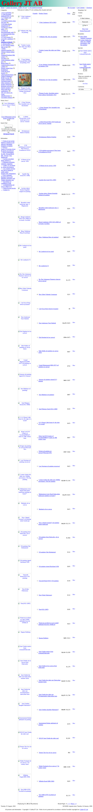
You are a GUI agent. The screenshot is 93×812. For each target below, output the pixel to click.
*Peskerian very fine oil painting (48, 79)
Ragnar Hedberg (43, 638)
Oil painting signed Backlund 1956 (49, 566)
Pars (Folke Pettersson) (45, 595)
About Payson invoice (9, 188)
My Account (71, 7)
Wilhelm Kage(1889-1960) (46, 781)
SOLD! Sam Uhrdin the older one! (49, 738)
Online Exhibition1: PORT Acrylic (6, 77)
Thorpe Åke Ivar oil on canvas (47, 752)
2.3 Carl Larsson (6, 37)
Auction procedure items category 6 (7, 159)
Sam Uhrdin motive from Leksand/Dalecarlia (45, 652)
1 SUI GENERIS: (6, 13)
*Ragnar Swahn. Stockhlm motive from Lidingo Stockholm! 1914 (48, 94)
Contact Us (6, 190)
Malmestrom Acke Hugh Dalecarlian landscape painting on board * (49, 494)
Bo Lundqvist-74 (44, 266)
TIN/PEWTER (5, 96)
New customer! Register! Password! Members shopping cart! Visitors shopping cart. (8, 177)
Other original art (6, 83)
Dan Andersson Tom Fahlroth (47, 323)
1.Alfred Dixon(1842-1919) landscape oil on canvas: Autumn (49, 122)
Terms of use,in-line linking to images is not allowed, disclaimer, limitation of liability (7, 143)
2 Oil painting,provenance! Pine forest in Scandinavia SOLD (49, 151)
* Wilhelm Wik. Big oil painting (48, 37)
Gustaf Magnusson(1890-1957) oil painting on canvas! (48, 366)
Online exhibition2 (6, 79)
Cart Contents (81, 7)
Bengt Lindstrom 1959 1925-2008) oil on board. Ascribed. (49, 222)
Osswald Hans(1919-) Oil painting (49, 581)
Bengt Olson (4, 63)
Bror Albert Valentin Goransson (48, 294)
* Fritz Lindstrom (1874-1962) (47, 22)
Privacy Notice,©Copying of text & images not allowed (8, 149)
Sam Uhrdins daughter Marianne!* (49, 709)
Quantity (35, 13)
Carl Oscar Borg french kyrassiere (48, 309)
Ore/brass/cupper (6, 81)
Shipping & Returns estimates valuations (8, 163)
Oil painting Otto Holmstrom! (47, 552)
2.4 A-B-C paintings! (7, 39)
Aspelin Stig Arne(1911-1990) (47, 180)
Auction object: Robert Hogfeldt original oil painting (47, 194)
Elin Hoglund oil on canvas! (47, 337)
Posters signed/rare (6, 84)
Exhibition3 (4, 70)
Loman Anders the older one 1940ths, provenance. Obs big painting (49, 480)
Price (68, 13)
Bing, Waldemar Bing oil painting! (49, 237)
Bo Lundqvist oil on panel (46, 251)
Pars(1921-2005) (43, 609)
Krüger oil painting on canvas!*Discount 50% (45, 452)
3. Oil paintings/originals (35, 7)
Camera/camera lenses (7, 65)
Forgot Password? (85, 31)
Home (2, 7)
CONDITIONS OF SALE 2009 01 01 (7, 185)
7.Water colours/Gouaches (6, 49)
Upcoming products (6, 97)
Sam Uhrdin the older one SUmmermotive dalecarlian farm (47, 695)
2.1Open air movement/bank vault (7, 31)
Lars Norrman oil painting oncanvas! (49, 466)
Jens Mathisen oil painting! (46, 394)
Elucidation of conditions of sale (6, 182)
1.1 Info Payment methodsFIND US (6, 15)
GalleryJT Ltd (84, 809)
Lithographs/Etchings (7, 74)
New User (85, 29)
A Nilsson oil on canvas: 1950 (47, 165)
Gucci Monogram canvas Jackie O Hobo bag (8, 117)
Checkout (89, 7)
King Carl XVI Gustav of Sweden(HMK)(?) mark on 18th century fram (47, 437)
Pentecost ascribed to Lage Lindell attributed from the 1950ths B (48, 623)
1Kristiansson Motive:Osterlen (47, 137)
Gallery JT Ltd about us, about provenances (8, 166)
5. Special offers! (6, 43)
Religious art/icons (6, 86)
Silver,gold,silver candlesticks (6, 90)
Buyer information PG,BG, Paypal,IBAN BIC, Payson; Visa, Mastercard (7, 155)
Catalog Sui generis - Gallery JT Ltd (16, 7)
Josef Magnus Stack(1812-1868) (48, 409)
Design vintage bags (7, 68)
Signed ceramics (5, 88)
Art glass (3, 58)
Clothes (3, 66)
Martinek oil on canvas (45, 509)
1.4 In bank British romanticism (6, 25)
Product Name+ (43, 13)
